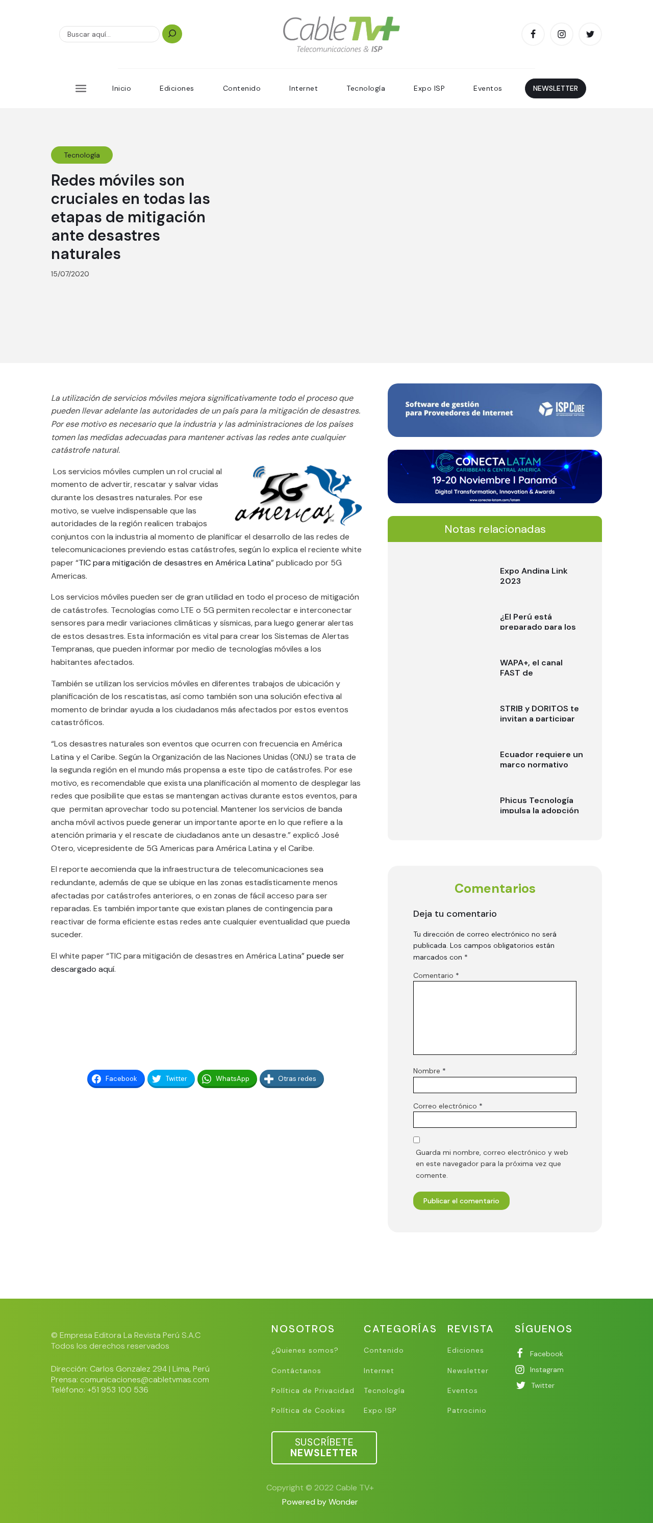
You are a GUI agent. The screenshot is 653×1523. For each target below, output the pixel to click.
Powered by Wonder (320, 1501)
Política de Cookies (308, 1410)
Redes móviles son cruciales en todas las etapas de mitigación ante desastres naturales (130, 217)
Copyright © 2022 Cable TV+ (320, 1487)
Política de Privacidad (313, 1391)
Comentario (436, 975)
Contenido (242, 88)
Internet (303, 88)
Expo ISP (429, 88)
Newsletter (468, 1371)
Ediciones (177, 88)
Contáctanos (296, 1371)
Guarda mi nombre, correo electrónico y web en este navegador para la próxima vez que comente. (492, 1164)
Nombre (429, 1070)
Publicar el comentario (461, 1200)
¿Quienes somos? (305, 1350)
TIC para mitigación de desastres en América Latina (175, 562)
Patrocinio (467, 1410)
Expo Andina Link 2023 (534, 575)
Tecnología (365, 88)
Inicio (121, 88)
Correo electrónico (448, 1106)
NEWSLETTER (555, 88)
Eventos (488, 88)
